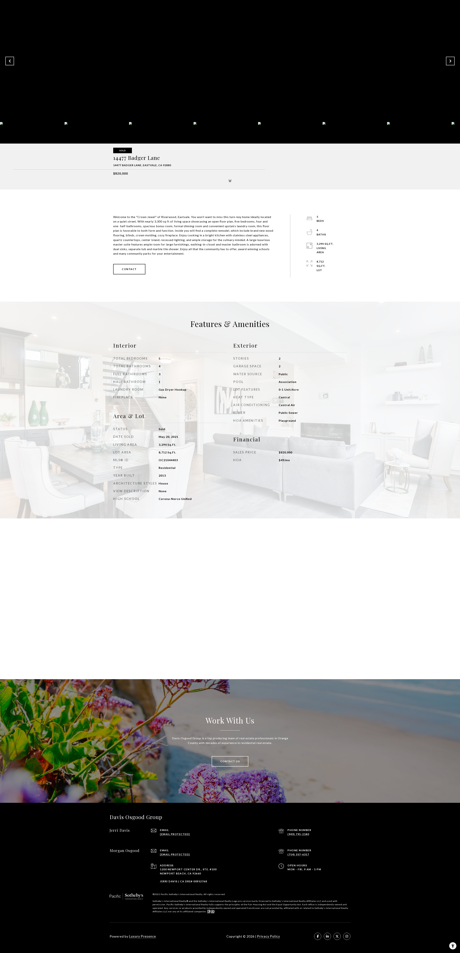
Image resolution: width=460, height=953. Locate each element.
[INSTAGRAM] (346, 936)
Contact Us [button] (230, 761)
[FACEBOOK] (317, 936)
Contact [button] (129, 269)
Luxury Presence (142, 936)
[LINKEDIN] (327, 936)
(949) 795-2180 (298, 834)
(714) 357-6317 (298, 854)
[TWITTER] (337, 936)
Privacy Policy (268, 936)
